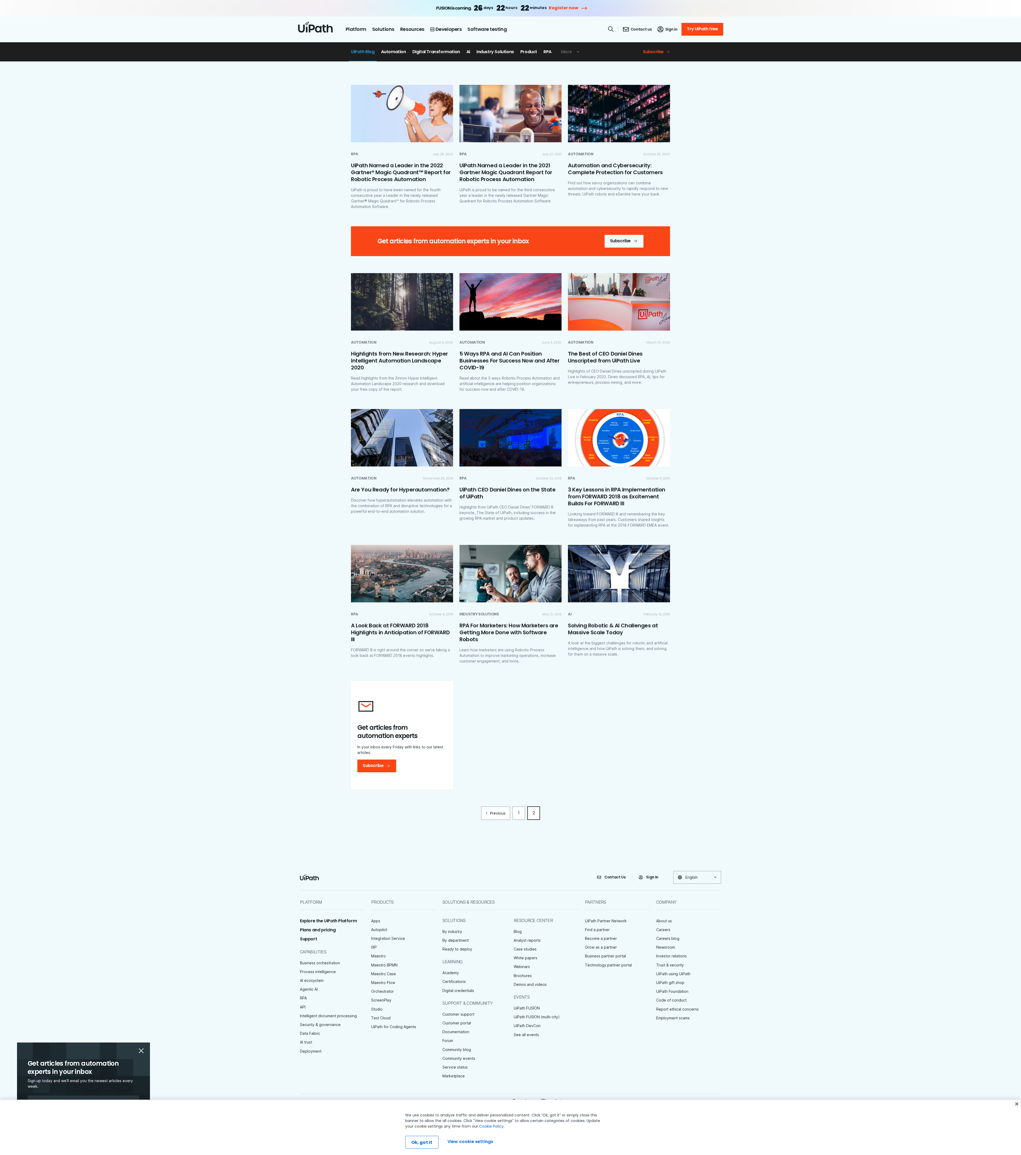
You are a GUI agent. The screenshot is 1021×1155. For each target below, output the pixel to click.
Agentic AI (309, 989)
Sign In (652, 877)
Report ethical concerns (677, 1009)
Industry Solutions (495, 52)
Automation (393, 52)
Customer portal (456, 1023)
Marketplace (453, 1076)
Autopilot (379, 929)
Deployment (310, 1051)
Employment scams (673, 1018)
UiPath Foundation (672, 991)
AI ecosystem (312, 980)
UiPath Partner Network (606, 921)
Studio (377, 1009)
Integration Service (388, 938)
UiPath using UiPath (673, 973)
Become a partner (601, 938)
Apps (375, 921)
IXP (374, 947)
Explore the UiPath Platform (328, 921)
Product (528, 52)
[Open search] (611, 29)
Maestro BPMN (384, 965)
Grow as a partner (601, 947)
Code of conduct (671, 1000)
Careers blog (667, 938)
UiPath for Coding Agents (393, 1026)
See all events (526, 1034)
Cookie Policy (491, 1126)
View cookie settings (470, 1142)
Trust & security (670, 965)
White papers (525, 958)
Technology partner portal (608, 965)
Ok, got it (422, 1142)
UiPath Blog (363, 52)
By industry (452, 931)
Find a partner (597, 929)
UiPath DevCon (527, 1025)
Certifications (454, 981)
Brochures (523, 975)
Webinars (522, 966)
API (303, 1007)
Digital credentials (458, 990)
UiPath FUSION (527, 1008)
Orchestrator (382, 991)
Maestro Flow (383, 982)
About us (664, 921)
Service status (455, 1067)
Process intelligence (318, 971)
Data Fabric (310, 1033)
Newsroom (665, 947)
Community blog (456, 1049)
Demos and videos (530, 984)
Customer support (458, 1014)
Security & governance (320, 1024)
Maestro (378, 956)
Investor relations (671, 956)
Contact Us (615, 877)
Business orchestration (320, 963)
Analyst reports (527, 940)
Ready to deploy (457, 949)
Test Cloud (381, 1018)
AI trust (306, 1042)
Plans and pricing (318, 930)
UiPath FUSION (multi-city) (537, 1017)
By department (455, 940)
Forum (447, 1040)
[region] (510, 1127)
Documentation (455, 1031)
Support (308, 939)
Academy (450, 972)
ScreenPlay (381, 1000)
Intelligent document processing (328, 1016)
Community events (458, 1058)
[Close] (1016, 1104)
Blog (518, 931)
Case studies (525, 949)
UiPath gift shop (670, 982)
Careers (663, 929)
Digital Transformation (436, 52)
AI (468, 52)
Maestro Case (383, 973)
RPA (547, 52)
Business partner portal (605, 956)
